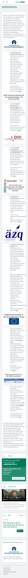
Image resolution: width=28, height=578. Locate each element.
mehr (19, 130)
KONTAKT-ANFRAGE (17, 478)
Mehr (16, 531)
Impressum (6, 568)
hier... (17, 310)
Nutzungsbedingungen (10, 572)
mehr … (20, 221)
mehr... (20, 91)
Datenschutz (7, 570)
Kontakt (6, 574)
